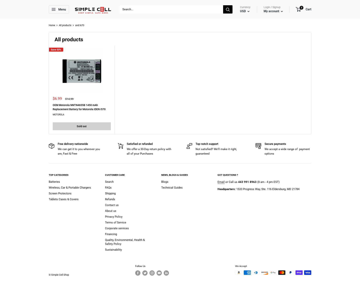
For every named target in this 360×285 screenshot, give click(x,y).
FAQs (108, 187)
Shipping (110, 193)
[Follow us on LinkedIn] (166, 273)
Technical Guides (172, 187)
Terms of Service (115, 222)
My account (272, 11)
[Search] (227, 9)
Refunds (110, 199)
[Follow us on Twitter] (145, 273)
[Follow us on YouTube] (159, 273)
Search (109, 181)
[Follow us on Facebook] (137, 273)
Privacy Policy (113, 216)
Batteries (54, 181)
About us (110, 211)
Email (221, 182)
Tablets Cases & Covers (64, 199)
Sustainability (113, 249)
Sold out (82, 126)
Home (52, 25)
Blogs (164, 181)
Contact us (112, 205)
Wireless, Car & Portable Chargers (70, 187)
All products (65, 25)
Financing (111, 234)
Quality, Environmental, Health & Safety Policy (125, 242)
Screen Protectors (60, 193)
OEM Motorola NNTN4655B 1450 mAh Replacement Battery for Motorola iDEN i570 (79, 107)
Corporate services (117, 228)
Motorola (58, 114)
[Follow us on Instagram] (152, 273)
